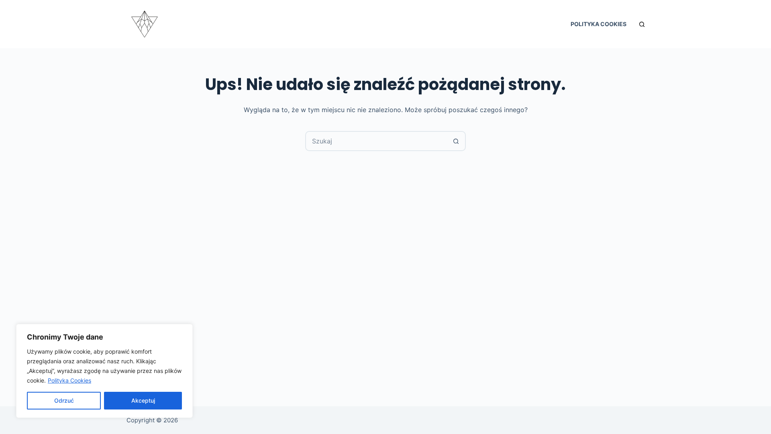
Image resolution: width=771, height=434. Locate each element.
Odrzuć (64, 400)
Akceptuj (143, 400)
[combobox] (376, 141)
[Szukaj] (642, 24)
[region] (104, 371)
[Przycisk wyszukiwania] (456, 141)
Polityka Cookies (69, 380)
